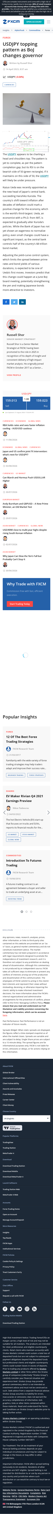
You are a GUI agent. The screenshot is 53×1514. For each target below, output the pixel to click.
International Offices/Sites (14, 1078)
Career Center (8, 1099)
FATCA (14, 1496)
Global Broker (9, 1072)
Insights (6, 30)
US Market (21, 473)
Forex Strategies (36, 775)
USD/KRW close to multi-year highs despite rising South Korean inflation (25, 531)
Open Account (34, 21)
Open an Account (10, 1214)
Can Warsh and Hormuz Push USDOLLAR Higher (24, 479)
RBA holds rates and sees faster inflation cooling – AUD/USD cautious (24, 427)
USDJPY (11, 76)
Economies (21, 421)
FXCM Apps (7, 1243)
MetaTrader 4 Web (10, 1195)
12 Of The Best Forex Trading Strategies (21, 739)
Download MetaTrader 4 (13, 1176)
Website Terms (9, 1490)
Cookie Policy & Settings (13, 1261)
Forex (47, 30)
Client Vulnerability (11, 1083)
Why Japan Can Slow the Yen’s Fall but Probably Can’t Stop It (22, 558)
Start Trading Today (20, 603)
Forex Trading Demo (11, 1209)
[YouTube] (19, 1309)
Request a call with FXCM (13, 1296)
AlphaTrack (19, 30)
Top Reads (7, 1238)
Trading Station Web (11, 1189)
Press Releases (9, 1094)
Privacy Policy (8, 1267)
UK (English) (9, 1118)
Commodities (34, 30)
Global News (34, 421)
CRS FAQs (22, 1496)
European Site (33, 1499)
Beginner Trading (15, 775)
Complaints (35, 1493)
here (5, 1015)
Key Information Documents (16, 1493)
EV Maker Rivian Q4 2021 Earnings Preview (24, 798)
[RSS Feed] (34, 1309)
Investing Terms (15, 899)
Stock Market (28, 834)
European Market (11, 499)
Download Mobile (10, 1171)
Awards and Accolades (12, 1089)
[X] (12, 1309)
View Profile (14, 375)
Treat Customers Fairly (12, 1272)
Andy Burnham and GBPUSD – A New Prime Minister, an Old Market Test (25, 505)
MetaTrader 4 (8, 1153)
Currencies (9, 85)
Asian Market (9, 526)
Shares (10, 791)
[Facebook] (5, 1309)
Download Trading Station (14, 1166)
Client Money (8, 1105)
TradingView (8, 1142)
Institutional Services (11, 1248)
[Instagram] (27, 1309)
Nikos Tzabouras (21, 808)
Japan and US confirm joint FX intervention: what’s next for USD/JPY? (25, 453)
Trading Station (9, 1148)
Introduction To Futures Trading (23, 862)
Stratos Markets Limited (14, 1418)
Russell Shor (26, 63)
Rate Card (45, 1490)
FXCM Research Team (23, 748)
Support (6, 1290)
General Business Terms (29, 1490)
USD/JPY (27, 393)
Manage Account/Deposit (13, 1220)
